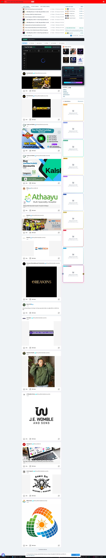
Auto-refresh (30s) (75, 35)
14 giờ (27, 319)
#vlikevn (64, 89)
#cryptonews (65, 92)
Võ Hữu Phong (72, 11)
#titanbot (65, 91)
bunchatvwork (29, 73)
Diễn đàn (30, 35)
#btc (64, 96)
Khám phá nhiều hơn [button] (30, 555)
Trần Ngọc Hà (71, 13)
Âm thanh (54, 43)
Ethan (27, 188)
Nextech (28, 215)
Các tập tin (62, 43)
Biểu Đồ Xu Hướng (48, 47)
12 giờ (27, 305)
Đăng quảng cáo (80, 101)
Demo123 (71, 33)
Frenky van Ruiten (30, 124)
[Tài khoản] (103, 2)
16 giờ (27, 354)
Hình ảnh (40, 43)
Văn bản (32, 43)
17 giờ (27, 395)
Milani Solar (29, 500)
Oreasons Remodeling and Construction (35, 263)
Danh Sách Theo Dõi (56, 47)
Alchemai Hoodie (30, 352)
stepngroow (29, 443)
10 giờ (27, 264)
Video (47, 43)
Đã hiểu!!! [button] (74, 554)
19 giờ (27, 502)
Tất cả (25, 43)
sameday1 (28, 317)
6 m (27, 74)
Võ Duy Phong (72, 15)
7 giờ (27, 126)
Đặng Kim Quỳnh (72, 18)
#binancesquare (66, 94)
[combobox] (19, 1)
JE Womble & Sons (30, 394)
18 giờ (27, 445)
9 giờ (27, 239)
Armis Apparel (29, 471)
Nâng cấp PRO (73, 82)
